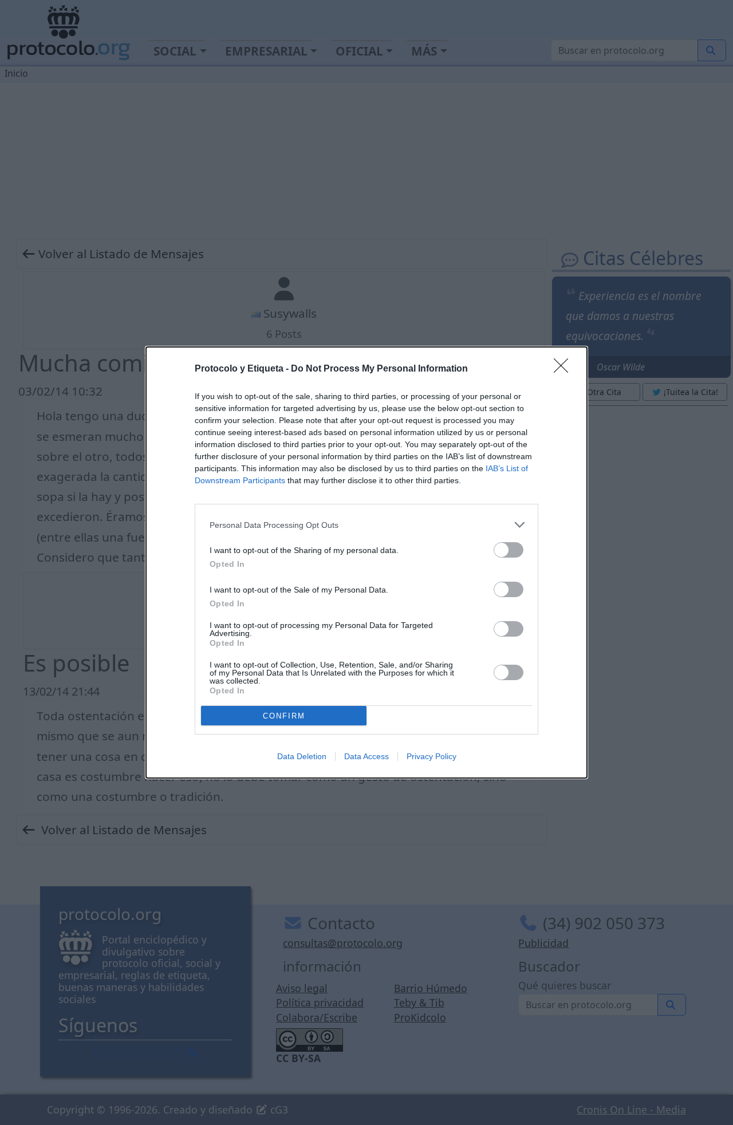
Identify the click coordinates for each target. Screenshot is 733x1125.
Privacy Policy (431, 756)
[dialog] (366, 562)
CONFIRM (284, 716)
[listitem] (366, 525)
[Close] (565, 369)
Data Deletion (301, 756)
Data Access (366, 756)
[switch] (508, 550)
